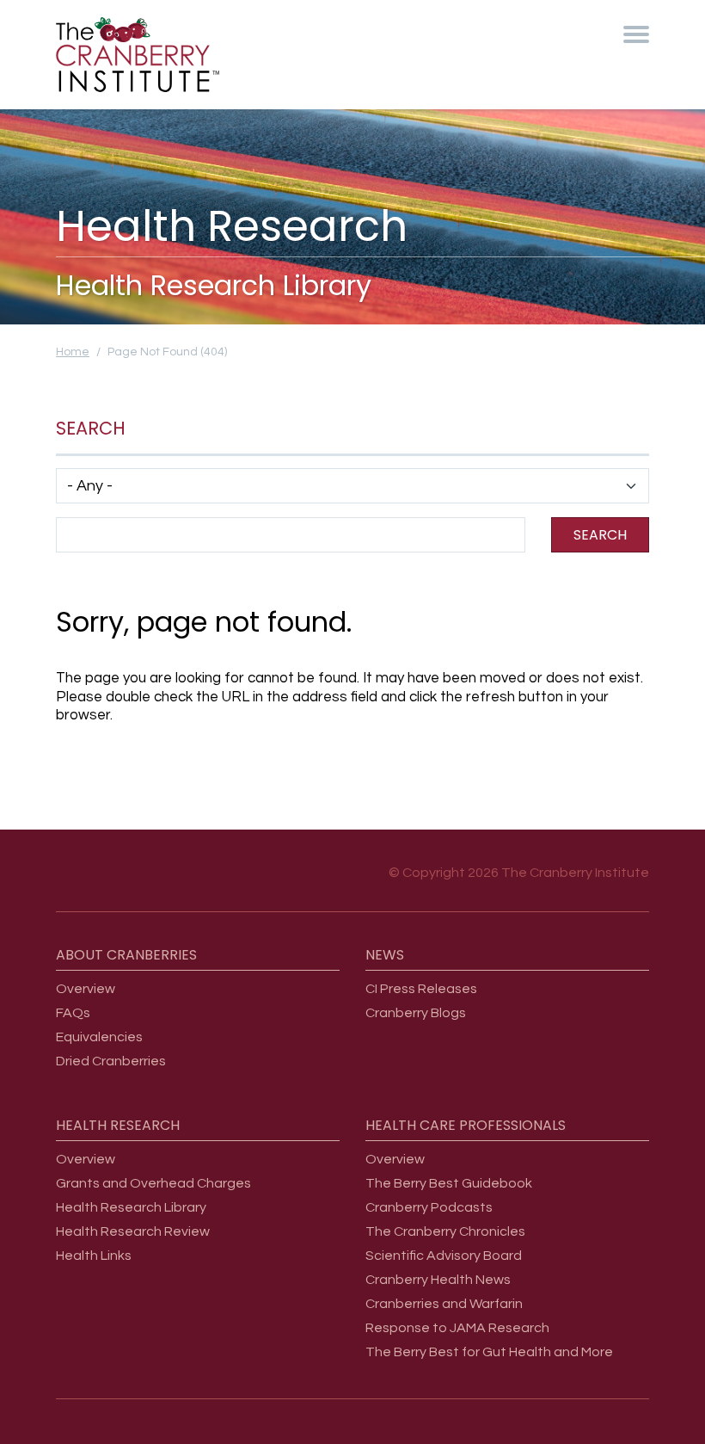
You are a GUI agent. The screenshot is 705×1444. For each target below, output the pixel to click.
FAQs (73, 1013)
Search (600, 535)
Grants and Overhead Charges (153, 1183)
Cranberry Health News (438, 1280)
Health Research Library (131, 1207)
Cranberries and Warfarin (444, 1304)
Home (72, 352)
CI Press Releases (421, 989)
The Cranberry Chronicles (445, 1231)
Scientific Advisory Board (443, 1255)
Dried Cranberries (111, 1061)
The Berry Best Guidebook (448, 1183)
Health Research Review (133, 1231)
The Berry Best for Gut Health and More (489, 1352)
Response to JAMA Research (457, 1328)
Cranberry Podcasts (429, 1207)
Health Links (94, 1255)
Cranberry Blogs (415, 1013)
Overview (85, 989)
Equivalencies (99, 1037)
